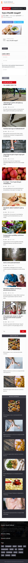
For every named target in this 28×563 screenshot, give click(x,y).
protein (15, 552)
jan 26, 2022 (12, 107)
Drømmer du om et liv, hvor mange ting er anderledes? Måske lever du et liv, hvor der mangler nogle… (13, 163)
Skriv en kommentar (7, 17)
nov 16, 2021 (12, 321)
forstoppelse (8, 546)
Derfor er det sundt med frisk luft (11, 262)
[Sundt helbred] (7, 2)
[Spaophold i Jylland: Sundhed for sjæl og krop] (14, 199)
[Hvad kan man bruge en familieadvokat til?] (14, 120)
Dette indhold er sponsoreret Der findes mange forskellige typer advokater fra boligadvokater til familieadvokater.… (13, 135)
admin (7, 15)
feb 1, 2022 (12, 292)
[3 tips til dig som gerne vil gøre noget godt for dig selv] (14, 146)
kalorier (14, 546)
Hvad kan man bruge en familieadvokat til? (13, 128)
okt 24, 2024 (12, 212)
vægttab (13, 555)
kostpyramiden (5, 549)
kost (24, 546)
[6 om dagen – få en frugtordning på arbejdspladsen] (14, 173)
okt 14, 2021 (12, 131)
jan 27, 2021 (12, 265)
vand (3, 555)
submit (5, 78)
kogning (20, 546)
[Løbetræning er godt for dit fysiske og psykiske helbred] (14, 94)
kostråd (11, 549)
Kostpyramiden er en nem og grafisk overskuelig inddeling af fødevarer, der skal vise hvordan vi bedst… (13, 243)
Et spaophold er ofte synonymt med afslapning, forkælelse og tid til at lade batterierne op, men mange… (13, 216)
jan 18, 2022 (12, 158)
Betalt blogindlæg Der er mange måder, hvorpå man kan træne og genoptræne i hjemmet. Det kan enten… (13, 297)
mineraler (21, 549)
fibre (3, 546)
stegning (21, 552)
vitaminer (8, 555)
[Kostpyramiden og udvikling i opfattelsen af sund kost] (14, 227)
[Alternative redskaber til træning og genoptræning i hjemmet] (14, 280)
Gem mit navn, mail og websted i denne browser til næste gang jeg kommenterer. (13, 66)
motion (3, 552)
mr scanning (9, 552)
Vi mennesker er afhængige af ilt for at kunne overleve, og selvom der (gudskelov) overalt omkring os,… (14, 269)
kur (16, 549)
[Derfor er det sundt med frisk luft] (14, 254)
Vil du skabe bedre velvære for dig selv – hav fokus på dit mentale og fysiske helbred (13, 317)
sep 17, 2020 (12, 239)
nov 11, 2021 (12, 186)
